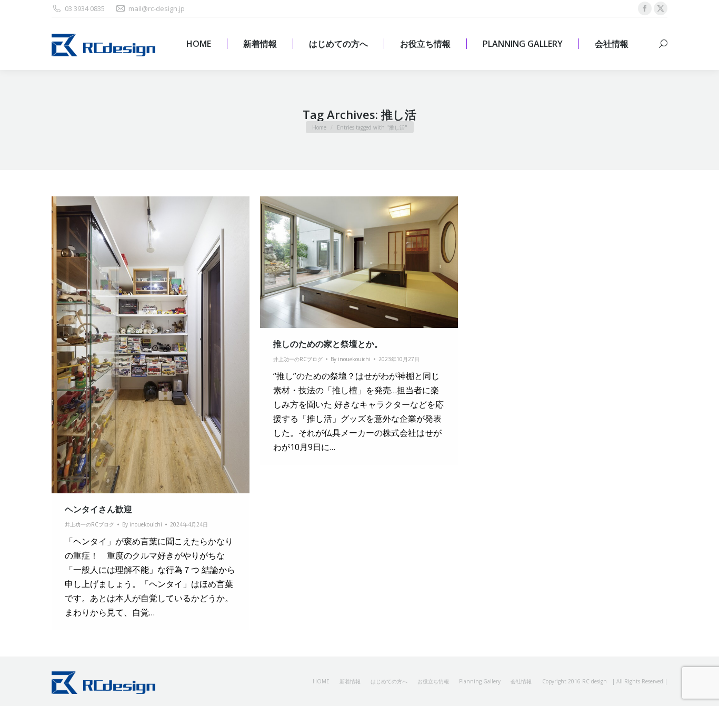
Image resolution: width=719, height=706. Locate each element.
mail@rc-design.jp (156, 8)
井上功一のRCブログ (89, 524)
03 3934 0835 (85, 8)
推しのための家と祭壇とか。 (328, 344)
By (142, 524)
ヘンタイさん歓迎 (98, 509)
